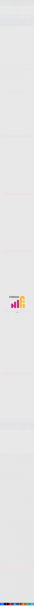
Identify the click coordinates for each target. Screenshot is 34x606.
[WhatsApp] (28, 604)
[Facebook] (2, 604)
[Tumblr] (19, 604)
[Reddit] (23, 604)
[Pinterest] (10, 604)
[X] (6, 604)
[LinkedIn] (15, 604)
